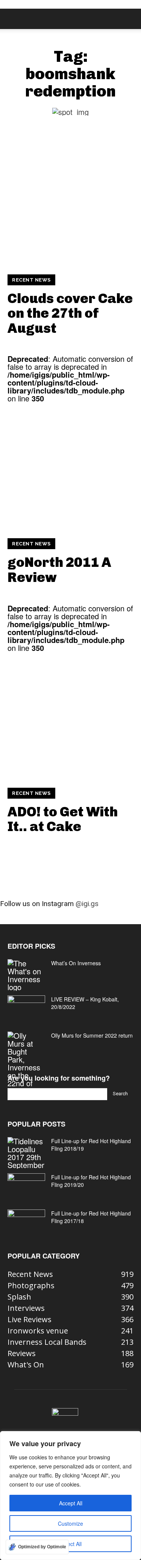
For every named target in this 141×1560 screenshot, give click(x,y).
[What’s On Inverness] (26, 975)
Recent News (31, 280)
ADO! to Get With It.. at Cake (63, 819)
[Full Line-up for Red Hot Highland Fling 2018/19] (26, 1153)
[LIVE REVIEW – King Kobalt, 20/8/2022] (26, 1008)
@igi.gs (87, 903)
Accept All (70, 1503)
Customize (70, 1523)
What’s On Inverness (76, 963)
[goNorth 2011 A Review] (70, 465)
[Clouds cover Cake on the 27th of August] (70, 201)
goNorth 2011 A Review (59, 569)
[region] (70, 1495)
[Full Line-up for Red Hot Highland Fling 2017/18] (26, 1222)
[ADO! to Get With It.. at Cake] (70, 715)
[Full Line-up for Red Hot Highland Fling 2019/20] (26, 1186)
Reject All (70, 1544)
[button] (13, 19)
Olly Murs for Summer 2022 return (92, 1035)
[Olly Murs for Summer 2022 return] (26, 1063)
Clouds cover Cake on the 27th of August (70, 313)
